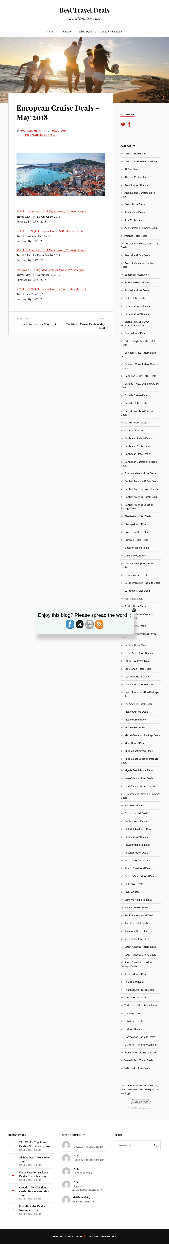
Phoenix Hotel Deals (136, 836)
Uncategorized (132, 1013)
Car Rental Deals (133, 430)
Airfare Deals (131, 169)
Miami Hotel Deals (135, 743)
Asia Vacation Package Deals (140, 227)
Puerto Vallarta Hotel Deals (140, 876)
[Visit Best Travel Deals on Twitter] (122, 125)
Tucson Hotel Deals (135, 997)
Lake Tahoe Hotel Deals (137, 668)
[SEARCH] (156, 1145)
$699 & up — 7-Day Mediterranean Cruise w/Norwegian (50, 270)
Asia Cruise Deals (134, 220)
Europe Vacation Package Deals (142, 582)
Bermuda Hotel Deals (136, 313)
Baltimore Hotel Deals (137, 282)
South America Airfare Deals (140, 946)
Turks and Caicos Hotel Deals (140, 1005)
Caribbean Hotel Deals (137, 453)
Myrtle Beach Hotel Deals (138, 770)
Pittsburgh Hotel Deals (137, 844)
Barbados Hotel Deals (136, 290)
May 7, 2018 (59, 130)
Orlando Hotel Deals (111, 31)
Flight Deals (85, 31)
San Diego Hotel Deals (137, 907)
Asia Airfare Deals (134, 212)
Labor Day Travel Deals (137, 660)
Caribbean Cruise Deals (137, 446)
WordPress (75, 1236)
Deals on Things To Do (137, 547)
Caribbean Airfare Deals (138, 438)
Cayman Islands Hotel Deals (140, 473)
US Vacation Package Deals (139, 1036)
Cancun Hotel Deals (135, 422)
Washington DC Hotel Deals (140, 1052)
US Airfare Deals (133, 1020)
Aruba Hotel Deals (134, 204)
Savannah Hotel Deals (136, 930)
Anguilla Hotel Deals (136, 184)
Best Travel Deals (84, 10)
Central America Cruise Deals (141, 488)
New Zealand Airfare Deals (139, 785)
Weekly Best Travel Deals (138, 1060)
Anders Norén (107, 1236)
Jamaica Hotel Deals (135, 645)
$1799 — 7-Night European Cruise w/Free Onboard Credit (51, 289)
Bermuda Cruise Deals (137, 305)
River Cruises (131, 891)
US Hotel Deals (133, 1028)
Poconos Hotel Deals (136, 852)
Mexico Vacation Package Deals (142, 735)
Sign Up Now (141, 1101)
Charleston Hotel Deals (137, 516)
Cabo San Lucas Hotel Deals (140, 375)
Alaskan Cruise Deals (136, 177)
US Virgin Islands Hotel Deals (141, 1044)
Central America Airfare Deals (141, 481)
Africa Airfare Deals (135, 153)
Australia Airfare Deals (137, 255)
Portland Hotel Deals (136, 860)
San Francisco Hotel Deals (139, 915)
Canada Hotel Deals (135, 403)
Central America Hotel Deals (140, 496)
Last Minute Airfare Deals (138, 684)
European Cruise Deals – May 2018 (58, 112)
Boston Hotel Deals (135, 333)
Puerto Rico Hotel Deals (138, 868)
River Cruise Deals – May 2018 (36, 324)
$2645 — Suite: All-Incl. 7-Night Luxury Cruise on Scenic (51, 250)
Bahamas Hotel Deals (136, 274)
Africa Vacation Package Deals (141, 161)
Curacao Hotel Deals (136, 539)
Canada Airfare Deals (136, 395)
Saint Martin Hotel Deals (138, 899)
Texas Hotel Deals (134, 981)
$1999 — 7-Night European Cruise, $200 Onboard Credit (50, 231)
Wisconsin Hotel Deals (137, 1068)
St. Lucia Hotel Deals (136, 973)
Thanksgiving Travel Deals (139, 989)
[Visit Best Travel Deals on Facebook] (129, 125)
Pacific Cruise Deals (135, 821)
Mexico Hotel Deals (135, 727)
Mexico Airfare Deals (136, 711)
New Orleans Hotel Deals (138, 778)
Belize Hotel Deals (134, 298)
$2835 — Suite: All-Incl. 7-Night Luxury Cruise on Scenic (51, 211)
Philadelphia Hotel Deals (138, 828)
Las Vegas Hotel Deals (136, 676)
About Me (66, 31)
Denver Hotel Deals (135, 555)
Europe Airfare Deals (136, 574)
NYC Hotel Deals (134, 805)
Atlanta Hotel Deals (135, 235)
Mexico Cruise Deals (136, 719)
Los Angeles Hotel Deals (138, 703)
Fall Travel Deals (133, 598)
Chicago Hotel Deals (136, 523)
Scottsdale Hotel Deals (137, 938)
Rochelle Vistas (31, 130)
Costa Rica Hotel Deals (137, 531)
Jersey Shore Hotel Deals (138, 652)
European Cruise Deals (40, 135)
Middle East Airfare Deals (138, 750)
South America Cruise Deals (140, 954)
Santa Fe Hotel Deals (136, 923)
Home (50, 31)
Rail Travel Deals (133, 883)
